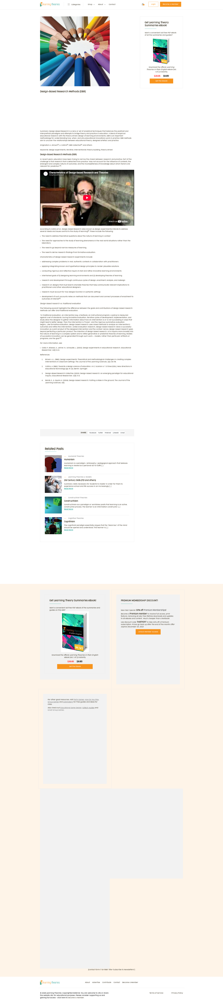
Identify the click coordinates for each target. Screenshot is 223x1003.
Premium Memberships (155, 610)
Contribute (106, 982)
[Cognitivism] (53, 525)
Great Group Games (56, 710)
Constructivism (71, 501)
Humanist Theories (76, 456)
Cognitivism (69, 522)
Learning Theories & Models (80, 477)
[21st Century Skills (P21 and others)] (53, 484)
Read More (68, 468)
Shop (90, 4)
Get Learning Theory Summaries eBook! (72, 600)
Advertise (96, 982)
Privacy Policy (177, 993)
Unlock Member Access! (148, 632)
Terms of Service (156, 993)
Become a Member (130, 982)
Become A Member (171, 4)
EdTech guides (88, 708)
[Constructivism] (53, 505)
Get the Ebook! (161, 81)
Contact (112, 4)
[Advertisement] (87, 112)
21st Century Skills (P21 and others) (80, 480)
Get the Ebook (75, 666)
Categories (75, 4)
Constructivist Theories (77, 498)
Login (153, 4)
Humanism (69, 460)
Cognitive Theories (76, 518)
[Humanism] (53, 463)
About (100, 4)
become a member (76, 998)
